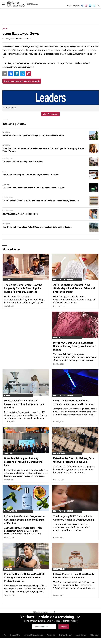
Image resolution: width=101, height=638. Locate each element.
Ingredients (6, 132)
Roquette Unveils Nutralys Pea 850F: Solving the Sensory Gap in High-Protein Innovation (24, 577)
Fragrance (57, 338)
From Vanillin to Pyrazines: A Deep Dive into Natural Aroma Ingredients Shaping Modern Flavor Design (43, 149)
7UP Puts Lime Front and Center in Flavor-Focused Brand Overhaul (33, 188)
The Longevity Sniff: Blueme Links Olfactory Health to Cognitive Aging (73, 518)
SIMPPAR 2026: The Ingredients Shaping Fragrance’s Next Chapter (33, 135)
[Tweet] (22, 73)
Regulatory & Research (63, 280)
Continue (63, 626)
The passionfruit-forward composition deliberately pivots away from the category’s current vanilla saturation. (23, 530)
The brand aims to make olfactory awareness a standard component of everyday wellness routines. (71, 527)
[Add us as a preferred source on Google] (28, 73)
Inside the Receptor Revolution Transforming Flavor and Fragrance (73, 402)
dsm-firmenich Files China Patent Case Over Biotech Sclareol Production (37, 227)
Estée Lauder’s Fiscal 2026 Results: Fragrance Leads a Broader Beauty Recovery (40, 201)
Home (4, 29)
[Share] (10, 73)
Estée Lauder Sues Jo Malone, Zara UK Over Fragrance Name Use (73, 460)
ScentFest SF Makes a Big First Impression (22, 161)
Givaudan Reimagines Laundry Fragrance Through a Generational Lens (23, 462)
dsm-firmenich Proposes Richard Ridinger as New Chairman (30, 174)
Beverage (5, 184)
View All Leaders (50, 114)
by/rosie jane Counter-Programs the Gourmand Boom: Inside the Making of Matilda (24, 520)
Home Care (8, 453)
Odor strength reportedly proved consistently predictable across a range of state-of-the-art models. (74, 299)
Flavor (4, 171)
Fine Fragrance (7, 158)
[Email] (4, 73)
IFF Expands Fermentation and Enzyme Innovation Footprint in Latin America (24, 404)
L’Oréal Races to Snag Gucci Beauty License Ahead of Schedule (73, 576)
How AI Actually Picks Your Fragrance (20, 214)
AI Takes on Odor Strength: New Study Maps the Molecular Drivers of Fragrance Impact (74, 288)
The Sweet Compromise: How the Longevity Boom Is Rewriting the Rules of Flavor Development (23, 288)
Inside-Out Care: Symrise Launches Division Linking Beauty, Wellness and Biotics (74, 346)
